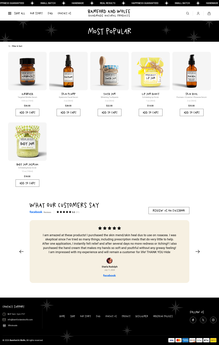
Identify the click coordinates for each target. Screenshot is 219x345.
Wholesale (12, 325)
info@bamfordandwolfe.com (20, 319)
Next (197, 251)
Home (62, 316)
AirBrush (27, 94)
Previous (21, 251)
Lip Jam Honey (150, 94)
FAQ (98, 316)
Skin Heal (192, 94)
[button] (9, 13)
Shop (72, 316)
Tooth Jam (109, 94)
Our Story (85, 316)
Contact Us (111, 316)
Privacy (126, 316)
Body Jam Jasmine (27, 164)
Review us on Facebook (169, 210)
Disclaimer (142, 316)
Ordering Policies (163, 316)
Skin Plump (68, 94)
